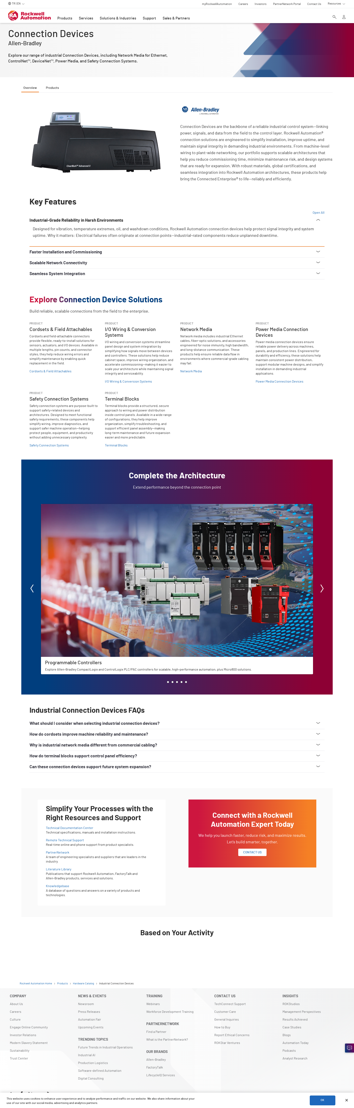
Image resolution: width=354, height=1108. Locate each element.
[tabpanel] (177, 529)
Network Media (191, 371)
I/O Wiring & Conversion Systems (128, 381)
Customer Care (225, 1011)
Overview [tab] (30, 87)
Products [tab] (52, 87)
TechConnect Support (230, 1004)
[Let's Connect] (349, 1048)
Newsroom (86, 1004)
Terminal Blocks (116, 445)
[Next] (322, 589)
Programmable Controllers (60, 506)
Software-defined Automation (99, 1070)
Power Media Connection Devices (279, 381)
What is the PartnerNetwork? (167, 1039)
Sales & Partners (176, 18)
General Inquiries (226, 1019)
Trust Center (19, 1058)
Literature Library (58, 869)
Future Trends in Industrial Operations (105, 1047)
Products (64, 18)
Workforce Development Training (170, 1011)
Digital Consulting (91, 1078)
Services (86, 18)
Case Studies (292, 1027)
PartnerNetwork (57, 852)
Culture (15, 1019)
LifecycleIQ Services (160, 1075)
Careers (15, 1011)
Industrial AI (86, 1055)
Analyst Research (295, 1058)
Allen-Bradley (156, 1059)
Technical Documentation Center (69, 828)
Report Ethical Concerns (232, 1035)
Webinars (153, 1004)
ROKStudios (291, 1004)
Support (149, 18)
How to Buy (222, 1027)
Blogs (287, 1035)
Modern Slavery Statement (29, 1043)
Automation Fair (89, 1019)
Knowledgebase (57, 886)
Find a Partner (156, 1031)
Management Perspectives (302, 1011)
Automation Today (296, 1043)
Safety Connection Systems (49, 445)
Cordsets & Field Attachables (50, 371)
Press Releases (89, 1011)
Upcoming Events (90, 1027)
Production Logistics (93, 1063)
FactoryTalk (154, 1067)
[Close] (347, 1100)
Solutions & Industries (118, 18)
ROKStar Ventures (227, 1043)
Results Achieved (295, 1019)
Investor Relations (23, 1035)
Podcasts (289, 1050)
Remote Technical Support (65, 840)
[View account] (344, 17)
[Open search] (334, 17)
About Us (16, 1004)
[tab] (168, 682)
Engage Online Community (29, 1027)
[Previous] (32, 589)
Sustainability (19, 1050)
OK (322, 1100)
